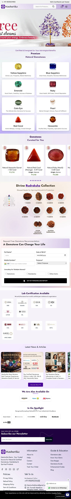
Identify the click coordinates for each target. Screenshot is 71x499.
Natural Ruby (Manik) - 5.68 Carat (55, 168)
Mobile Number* (10, 260)
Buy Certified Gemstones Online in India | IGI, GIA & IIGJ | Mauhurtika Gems (32, 376)
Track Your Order (32, 467)
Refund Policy (8, 481)
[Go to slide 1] (30, 45)
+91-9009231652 (32, 480)
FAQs (29, 457)
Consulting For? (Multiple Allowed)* (15, 269)
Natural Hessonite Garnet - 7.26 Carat (12, 168)
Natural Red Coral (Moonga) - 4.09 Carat (33, 168)
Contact (29, 464)
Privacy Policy (8, 478)
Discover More (35, 385)
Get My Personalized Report (37, 280)
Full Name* (8, 252)
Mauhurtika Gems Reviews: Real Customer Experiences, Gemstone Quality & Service (10, 376)
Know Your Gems (56, 457)
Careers (29, 461)
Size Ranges (55, 461)
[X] (18, 469)
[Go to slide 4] (36, 45)
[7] (40, 180)
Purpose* (39, 260)
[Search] (53, 6)
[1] (30, 180)
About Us (30, 454)
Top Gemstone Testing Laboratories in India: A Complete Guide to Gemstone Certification (55, 376)
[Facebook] (2, 469)
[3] (33, 180)
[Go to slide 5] (38, 45)
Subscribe (49, 439)
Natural (36, 172)
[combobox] (7, 264)
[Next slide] (68, 28)
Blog (52, 470)
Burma (58, 172)
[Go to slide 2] (32, 45)
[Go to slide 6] (40, 45)
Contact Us (6, 490)
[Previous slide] (3, 28)
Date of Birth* (41, 252)
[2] (32, 180)
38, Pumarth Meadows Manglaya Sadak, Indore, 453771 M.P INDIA (35, 489)
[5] (37, 180)
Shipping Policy (8, 484)
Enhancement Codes (58, 467)
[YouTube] (10, 469)
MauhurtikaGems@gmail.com (37, 485)
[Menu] (66, 6)
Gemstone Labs (56, 454)
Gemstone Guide (56, 464)
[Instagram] (6, 469)
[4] (35, 180)
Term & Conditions (9, 487)
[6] (38, 180)
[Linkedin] (14, 469)
